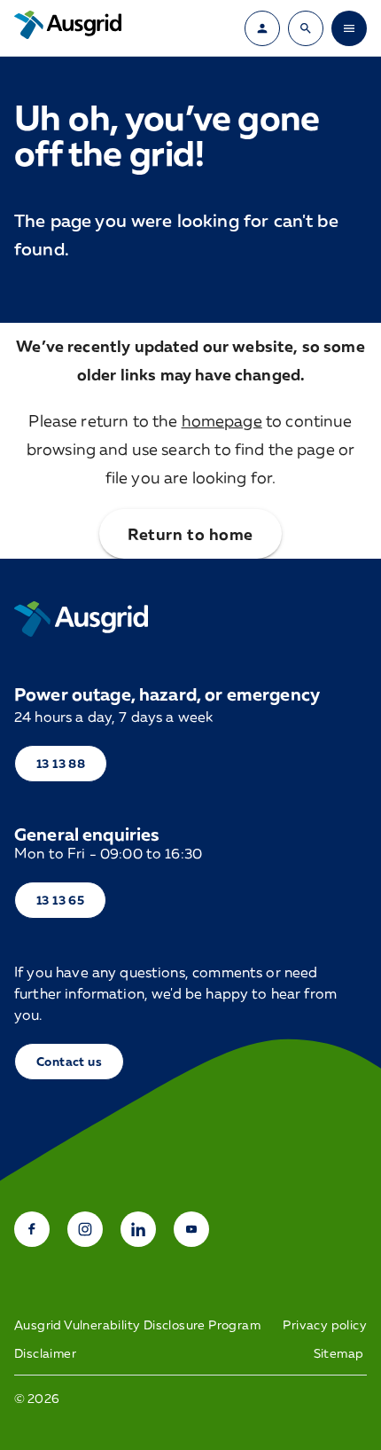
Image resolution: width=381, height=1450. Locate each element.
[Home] (81, 619)
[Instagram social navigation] (85, 1229)
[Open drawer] (349, 28)
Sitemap (339, 1353)
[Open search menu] (305, 28)
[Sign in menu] (262, 28)
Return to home (190, 534)
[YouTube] (191, 1229)
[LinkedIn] (138, 1229)
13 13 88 (60, 763)
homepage (222, 420)
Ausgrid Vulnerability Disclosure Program (137, 1325)
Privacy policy (325, 1325)
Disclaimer (45, 1353)
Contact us (69, 1061)
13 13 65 (60, 899)
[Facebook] (32, 1229)
